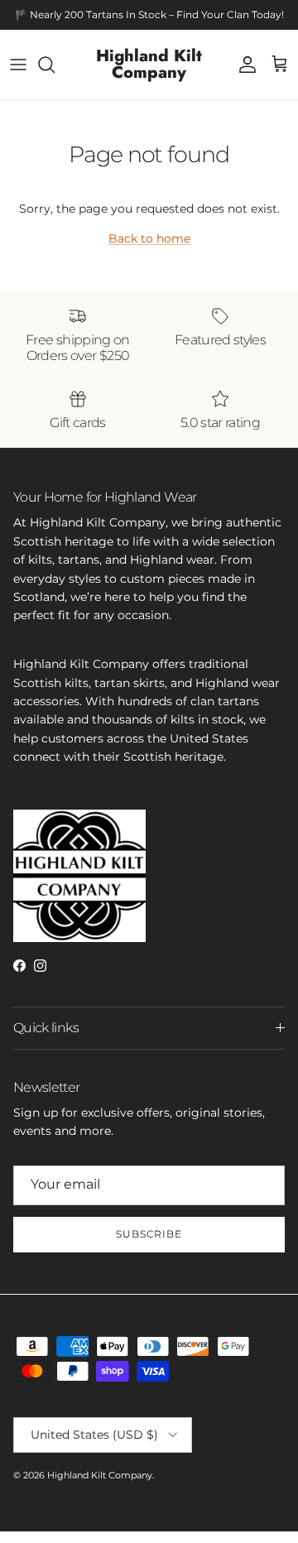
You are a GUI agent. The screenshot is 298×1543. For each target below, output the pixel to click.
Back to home (149, 238)
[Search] (54, 64)
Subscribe (149, 1234)
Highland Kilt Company (99, 1475)
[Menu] (18, 64)
